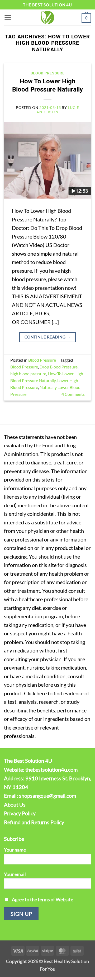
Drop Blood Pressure (59, 366)
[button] (8, 17)
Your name (15, 850)
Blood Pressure (48, 73)
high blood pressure (28, 373)
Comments (73, 394)
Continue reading (47, 337)
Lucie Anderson (57, 109)
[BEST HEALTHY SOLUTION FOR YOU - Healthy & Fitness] (47, 17)
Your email (15, 874)
